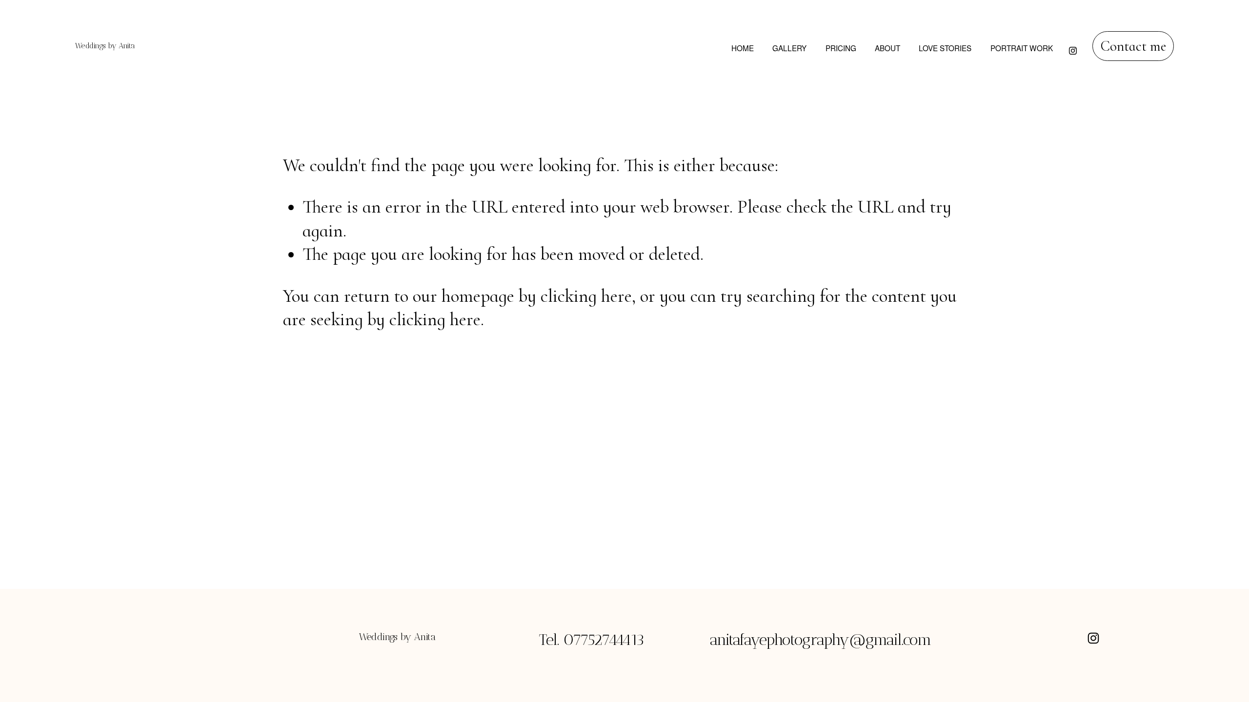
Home (742, 47)
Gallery (789, 47)
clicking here (586, 296)
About (887, 47)
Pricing (841, 47)
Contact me (1133, 46)
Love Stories (945, 47)
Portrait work (1021, 47)
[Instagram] (1073, 46)
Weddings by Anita (105, 45)
